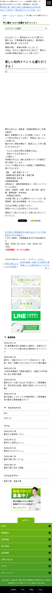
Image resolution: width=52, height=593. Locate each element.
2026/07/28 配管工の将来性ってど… (14, 432)
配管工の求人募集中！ (14, 235)
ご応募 (18, 208)
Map (31, 589)
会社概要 (5, 553)
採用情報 (5, 539)
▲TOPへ (26, 520)
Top (40, 589)
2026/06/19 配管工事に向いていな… (14, 457)
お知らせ (20, 15)
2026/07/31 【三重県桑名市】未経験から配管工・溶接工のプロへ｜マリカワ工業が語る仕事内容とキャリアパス (25, 347)
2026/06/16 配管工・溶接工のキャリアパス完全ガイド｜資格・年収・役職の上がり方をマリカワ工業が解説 (25, 360)
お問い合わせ (7, 559)
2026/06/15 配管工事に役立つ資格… (14, 466)
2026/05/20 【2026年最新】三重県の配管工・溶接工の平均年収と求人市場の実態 (25, 371)
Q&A (5, 413)
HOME (5, 15)
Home (13, 589)
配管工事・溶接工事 (12, 481)
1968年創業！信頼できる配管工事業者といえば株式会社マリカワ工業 (34, 265)
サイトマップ (7, 573)
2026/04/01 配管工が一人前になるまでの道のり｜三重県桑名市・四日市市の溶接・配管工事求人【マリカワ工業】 (25, 384)
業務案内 (5, 533)
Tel (23, 589)
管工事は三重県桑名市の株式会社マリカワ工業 (25, 232)
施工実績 (5, 546)
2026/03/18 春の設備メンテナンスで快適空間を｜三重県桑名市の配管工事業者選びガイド (25, 397)
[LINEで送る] (35, 220)
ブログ (11, 15)
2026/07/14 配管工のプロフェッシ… (14, 449)
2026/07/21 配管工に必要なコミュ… (14, 441)
